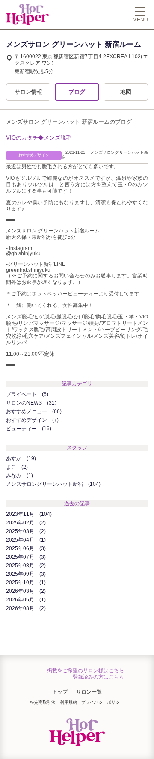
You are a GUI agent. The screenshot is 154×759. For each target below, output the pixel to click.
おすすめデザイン (31, 420)
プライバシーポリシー (102, 702)
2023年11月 (28, 514)
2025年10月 (25, 582)
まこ (16, 467)
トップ (60, 691)
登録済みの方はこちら (98, 676)
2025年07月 (25, 557)
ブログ (76, 92)
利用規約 (68, 702)
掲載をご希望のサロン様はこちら (85, 670)
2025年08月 (25, 565)
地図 (125, 92)
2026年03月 (25, 591)
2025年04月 (25, 539)
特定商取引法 (43, 702)
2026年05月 (25, 599)
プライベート (26, 394)
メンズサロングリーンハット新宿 (52, 484)
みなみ (18, 475)
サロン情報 (28, 92)
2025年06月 (25, 548)
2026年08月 (25, 608)
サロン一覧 (89, 691)
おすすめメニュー (33, 411)
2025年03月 (25, 531)
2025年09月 (25, 574)
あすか (20, 458)
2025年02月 (25, 522)
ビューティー (28, 428)
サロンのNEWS (30, 402)
